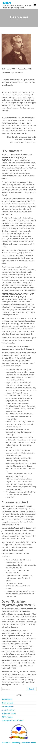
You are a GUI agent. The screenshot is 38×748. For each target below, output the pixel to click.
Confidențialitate (7, 706)
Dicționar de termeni (9, 713)
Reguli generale (7, 703)
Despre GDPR (7, 699)
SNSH (7, 3)
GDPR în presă (7, 717)
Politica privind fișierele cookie (12, 720)
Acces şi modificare (9, 710)
